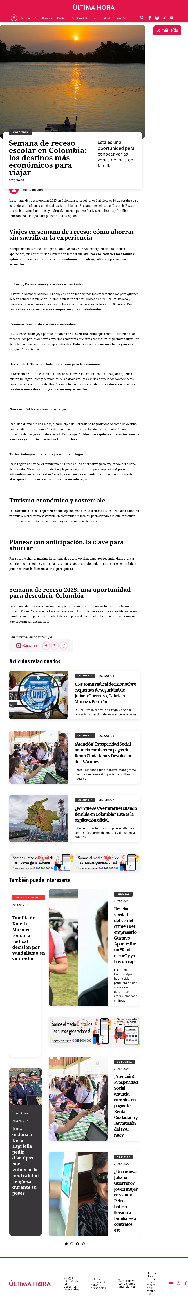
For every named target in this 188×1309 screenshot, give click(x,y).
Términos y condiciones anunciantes (126, 1283)
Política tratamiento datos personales (99, 1283)
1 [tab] (66, 1243)
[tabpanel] (74, 1062)
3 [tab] (77, 1243)
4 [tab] (83, 1243)
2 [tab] (71, 1243)
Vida (96, 18)
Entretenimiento (80, 18)
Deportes (47, 18)
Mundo (107, 18)
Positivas (61, 18)
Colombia (25, 18)
